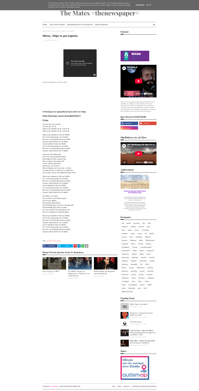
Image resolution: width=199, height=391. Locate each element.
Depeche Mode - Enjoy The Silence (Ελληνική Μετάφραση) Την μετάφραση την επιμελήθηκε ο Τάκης (143, 333)
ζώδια (147, 264)
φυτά (145, 288)
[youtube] (148, 123)
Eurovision (136, 223)
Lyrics (148, 227)
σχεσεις (142, 285)
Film (144, 223)
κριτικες (142, 271)
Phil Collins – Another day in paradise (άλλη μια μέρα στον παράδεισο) (142, 342)
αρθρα (142, 254)
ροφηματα (151, 278)
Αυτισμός (124, 240)
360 (123, 223)
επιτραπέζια (143, 261)
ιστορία (131, 268)
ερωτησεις (125, 264)
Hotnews (133, 227)
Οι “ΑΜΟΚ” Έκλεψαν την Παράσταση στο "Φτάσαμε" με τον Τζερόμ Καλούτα (79, 273)
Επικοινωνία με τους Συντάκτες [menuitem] (80, 25)
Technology (145, 230)
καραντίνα (125, 271)
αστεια (148, 254)
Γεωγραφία (125, 244)
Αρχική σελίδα (46, 31)
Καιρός (133, 244)
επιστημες (134, 261)
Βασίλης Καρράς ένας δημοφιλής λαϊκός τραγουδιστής (104, 272)
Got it (149, 5)
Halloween (125, 227)
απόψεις (134, 254)
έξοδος (142, 250)
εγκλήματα (125, 261)
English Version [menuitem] (101, 25)
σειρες (140, 281)
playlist (152, 233)
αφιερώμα (135, 257)
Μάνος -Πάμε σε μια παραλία (138, 304)
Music (54, 31)
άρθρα (135, 250)
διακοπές (143, 257)
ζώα (141, 264)
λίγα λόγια (150, 271)
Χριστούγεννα (126, 250)
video (131, 237)
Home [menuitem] (44, 25)
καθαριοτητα (141, 268)
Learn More (140, 5)
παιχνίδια (149, 274)
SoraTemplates (53, 386)
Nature (130, 230)
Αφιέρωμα (133, 240)
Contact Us (126, 386)
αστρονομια (125, 257)
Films (149, 223)
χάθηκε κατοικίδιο (127, 291)
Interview (141, 227)
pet (146, 233)
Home (113, 386)
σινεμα (147, 281)
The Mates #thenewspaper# (99, 13)
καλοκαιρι (150, 268)
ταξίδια (149, 285)
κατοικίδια (134, 271)
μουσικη (141, 274)
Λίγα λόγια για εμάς (136, 322)
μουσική (49, 241)
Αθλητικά (148, 237)
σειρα (133, 281)
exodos (132, 233)
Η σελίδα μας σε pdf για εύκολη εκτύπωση (144, 386)
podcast (124, 237)
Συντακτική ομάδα (145, 247)
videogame (139, 237)
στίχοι (54, 241)
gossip (140, 233)
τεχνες (124, 288)
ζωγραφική (134, 264)
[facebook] (129, 123)
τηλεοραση (131, 288)
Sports (137, 230)
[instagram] (129, 128)
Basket (129, 223)
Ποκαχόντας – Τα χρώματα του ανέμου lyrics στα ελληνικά (141, 314)
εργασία (152, 261)
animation (125, 233)
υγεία (139, 288)
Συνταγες (135, 247)
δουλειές (152, 257)
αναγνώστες (125, 254)
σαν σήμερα (125, 281)
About (119, 386)
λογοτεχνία (125, 274)
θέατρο (124, 268)
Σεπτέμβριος (125, 247)
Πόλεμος (148, 244)
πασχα (134, 278)
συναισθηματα (132, 285)
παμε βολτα (125, 278)
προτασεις (141, 278)
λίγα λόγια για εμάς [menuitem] (57, 25)
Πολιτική (140, 244)
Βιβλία (141, 240)
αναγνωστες (150, 250)
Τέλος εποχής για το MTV (50, 271)
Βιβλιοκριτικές (150, 240)
